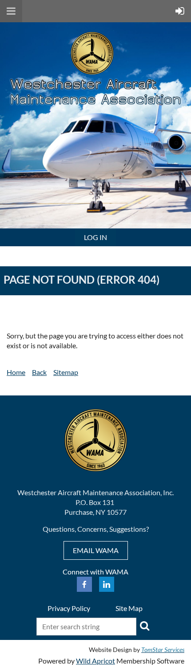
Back (39, 372)
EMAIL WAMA (96, 550)
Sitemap (65, 372)
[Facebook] (84, 584)
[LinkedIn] (106, 584)
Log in (95, 237)
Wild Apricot (95, 660)
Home (16, 372)
